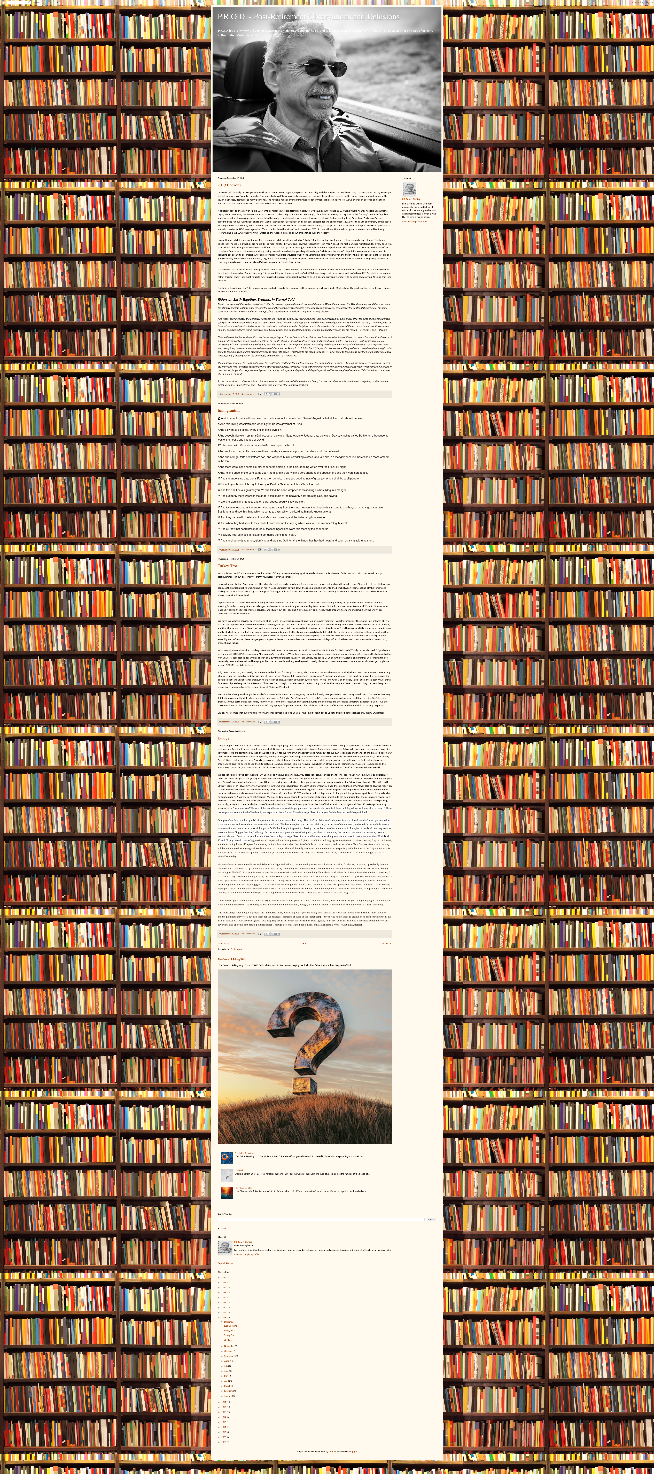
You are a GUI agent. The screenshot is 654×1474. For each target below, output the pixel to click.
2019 (224, 1312)
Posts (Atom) (237, 949)
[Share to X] (272, 394)
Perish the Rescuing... (245, 1153)
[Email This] (265, 394)
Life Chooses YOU (243, 1188)
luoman (332, 1451)
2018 (224, 1317)
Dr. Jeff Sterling (413, 199)
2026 (224, 1277)
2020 (224, 1307)
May (226, 1376)
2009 (224, 1437)
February (228, 1391)
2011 (224, 1427)
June (226, 1371)
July (226, 1366)
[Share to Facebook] (275, 394)
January (228, 1396)
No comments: (248, 394)
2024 (224, 1287)
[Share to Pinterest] (278, 394)
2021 (224, 1302)
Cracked (239, 1170)
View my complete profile (414, 221)
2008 (224, 1442)
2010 (224, 1432)
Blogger (353, 1451)
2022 (224, 1297)
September (229, 1356)
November (229, 1346)
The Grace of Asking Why (232, 959)
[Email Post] (259, 394)
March (227, 1386)
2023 (224, 1292)
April (226, 1381)
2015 (224, 1412)
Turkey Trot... (229, 565)
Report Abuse (225, 1263)
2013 (224, 1422)
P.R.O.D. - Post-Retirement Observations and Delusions (309, 16)
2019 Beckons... (231, 185)
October (228, 1351)
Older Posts (385, 943)
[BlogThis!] (269, 394)
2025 (224, 1282)
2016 (224, 1407)
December (229, 1322)
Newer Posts (225, 943)
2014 (224, 1417)
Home (305, 943)
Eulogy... (225, 738)
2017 (224, 1402)
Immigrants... (229, 410)
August (228, 1361)
